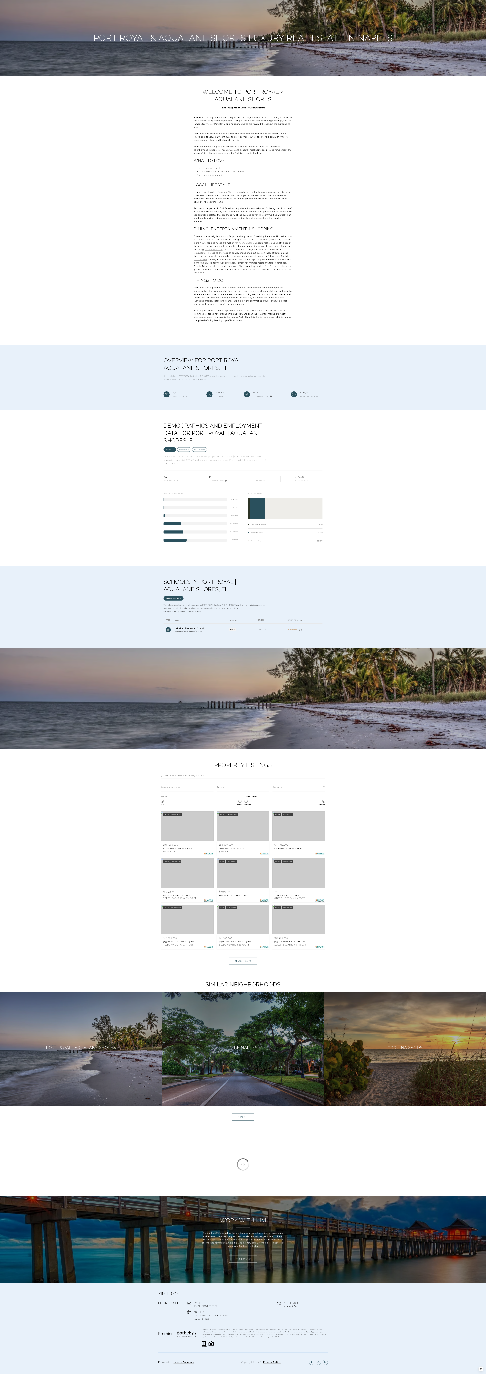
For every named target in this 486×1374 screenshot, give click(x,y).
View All (243, 1117)
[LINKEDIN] (325, 1362)
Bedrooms (277, 787)
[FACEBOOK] (311, 1362)
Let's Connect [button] (243, 1259)
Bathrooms (222, 787)
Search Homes (243, 961)
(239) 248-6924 (291, 1306)
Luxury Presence (184, 1362)
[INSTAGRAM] (318, 1362)
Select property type (170, 787)
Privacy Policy (272, 1362)
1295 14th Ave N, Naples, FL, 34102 (188, 631)
